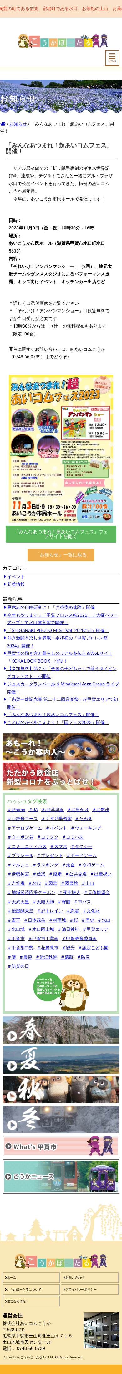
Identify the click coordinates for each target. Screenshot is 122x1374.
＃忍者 (72, 910)
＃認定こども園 (93, 947)
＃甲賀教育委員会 (79, 938)
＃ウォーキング (85, 827)
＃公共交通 (76, 873)
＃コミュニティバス (27, 846)
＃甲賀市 (16, 938)
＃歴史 (87, 920)
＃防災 (83, 957)
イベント (15, 576)
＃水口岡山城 (41, 929)
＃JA (33, 809)
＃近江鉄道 (46, 957)
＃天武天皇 (18, 901)
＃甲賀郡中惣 (20, 947)
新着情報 (15, 584)
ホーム (11, 1277)
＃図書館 (69, 883)
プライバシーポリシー (81, 1289)
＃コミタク (47, 837)
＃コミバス (73, 837)
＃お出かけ (78, 809)
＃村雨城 (57, 920)
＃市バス (82, 901)
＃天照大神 (43, 901)
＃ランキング (45, 864)
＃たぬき (83, 818)
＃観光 (68, 947)
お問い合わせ (74, 1277)
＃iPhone (16, 809)
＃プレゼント (50, 855)
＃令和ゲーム (91, 864)
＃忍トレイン (50, 910)
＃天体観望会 (97, 892)
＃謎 (11, 957)
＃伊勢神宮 (18, 873)
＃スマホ (58, 846)
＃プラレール (20, 855)
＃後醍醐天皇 (20, 910)
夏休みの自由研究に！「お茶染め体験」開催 (50, 607)
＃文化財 (91, 910)
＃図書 (50, 883)
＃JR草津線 (52, 809)
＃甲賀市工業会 (43, 938)
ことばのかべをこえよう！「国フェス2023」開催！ (57, 722)
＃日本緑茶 (34, 920)
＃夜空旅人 (69, 892)
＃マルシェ (18, 864)
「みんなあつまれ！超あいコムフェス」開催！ (52, 714)
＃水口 (103, 920)
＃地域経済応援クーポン (31, 892)
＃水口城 (16, 929)
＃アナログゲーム (24, 827)
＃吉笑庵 (16, 883)
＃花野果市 (47, 947)
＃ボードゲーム (81, 855)
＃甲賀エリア (95, 929)
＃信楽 (38, 873)
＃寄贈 (63, 901)
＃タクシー (81, 846)
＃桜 (73, 920)
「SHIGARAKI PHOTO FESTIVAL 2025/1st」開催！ (57, 630)
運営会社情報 (16, 1301)
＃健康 (55, 873)
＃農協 (25, 957)
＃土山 (87, 883)
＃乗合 (68, 864)
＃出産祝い (101, 873)
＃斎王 (13, 920)
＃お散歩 (100, 809)
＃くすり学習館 (56, 818)
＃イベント (56, 827)
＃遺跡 (67, 957)
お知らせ (18, 123)
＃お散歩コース (22, 818)
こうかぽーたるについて (24, 1289)
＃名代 (34, 883)
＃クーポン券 (20, 837)
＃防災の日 (18, 966)
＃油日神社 (68, 929)
